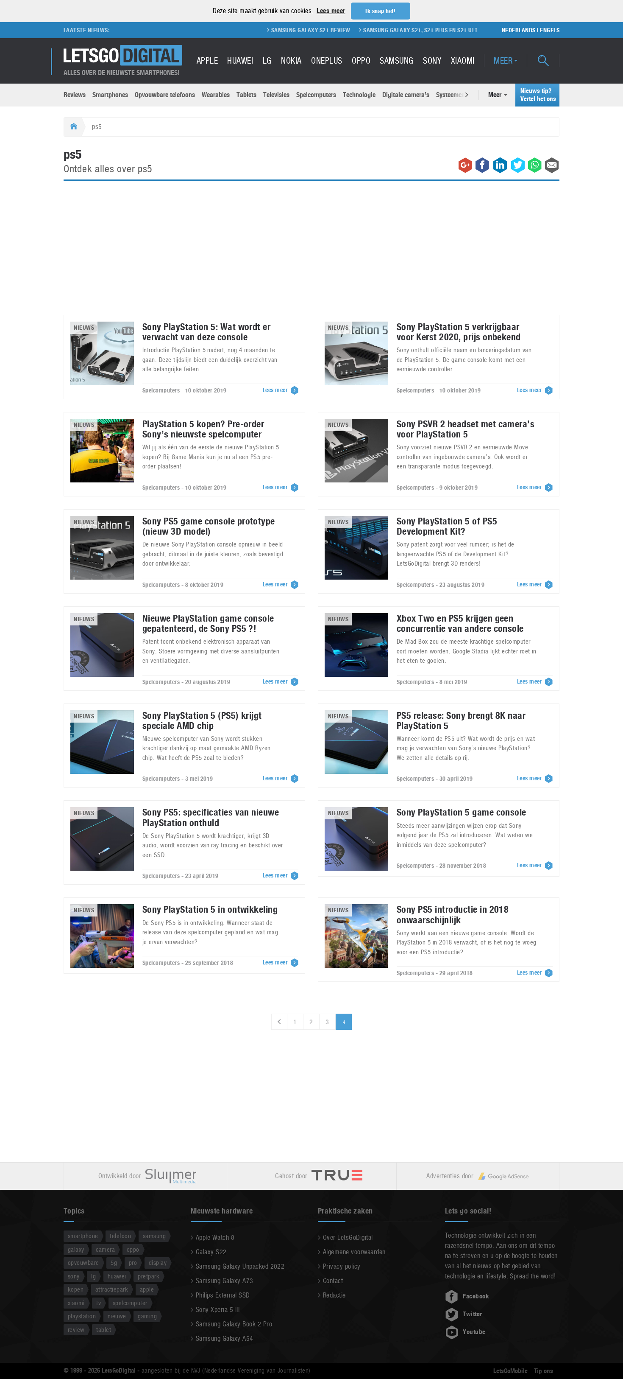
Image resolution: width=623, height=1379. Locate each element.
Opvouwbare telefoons (165, 95)
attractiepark (111, 1289)
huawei (117, 1276)
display (158, 1262)
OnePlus (326, 61)
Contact (333, 1281)
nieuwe (117, 1316)
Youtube (474, 1332)
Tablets (246, 95)
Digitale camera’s (405, 95)
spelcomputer (130, 1302)
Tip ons (543, 1371)
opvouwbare (83, 1262)
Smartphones (110, 95)
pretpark (148, 1276)
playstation (82, 1316)
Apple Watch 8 (215, 1237)
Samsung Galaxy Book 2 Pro (234, 1324)
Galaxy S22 (211, 1252)
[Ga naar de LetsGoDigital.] (72, 127)
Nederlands (519, 30)
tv (98, 1302)
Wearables (216, 95)
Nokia (291, 61)
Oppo (361, 61)
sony (74, 1276)
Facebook (476, 1296)
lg (93, 1276)
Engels (549, 30)
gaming (147, 1316)
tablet (103, 1329)
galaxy (76, 1249)
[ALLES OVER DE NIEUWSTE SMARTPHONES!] (123, 55)
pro (133, 1262)
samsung (154, 1235)
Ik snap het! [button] (380, 11)
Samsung (396, 61)
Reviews (75, 95)
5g (114, 1262)
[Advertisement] (311, 253)
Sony (432, 61)
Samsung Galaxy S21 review (277, 30)
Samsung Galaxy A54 (224, 1338)
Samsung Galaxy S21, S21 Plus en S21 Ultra (390, 30)
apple (147, 1289)
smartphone (83, 1235)
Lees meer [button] (331, 11)
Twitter (472, 1314)
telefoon (120, 1235)
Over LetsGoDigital (348, 1237)
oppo (133, 1249)
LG (267, 61)
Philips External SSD (223, 1295)
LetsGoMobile (510, 1371)
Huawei (240, 61)
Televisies (276, 95)
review (76, 1329)
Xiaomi (463, 61)
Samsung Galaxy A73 (224, 1281)
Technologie (359, 95)
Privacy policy (342, 1266)
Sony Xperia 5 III (217, 1310)
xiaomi (76, 1302)
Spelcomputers (316, 95)
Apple (207, 61)
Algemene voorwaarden (354, 1252)
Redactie (334, 1295)
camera (105, 1249)
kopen (75, 1289)
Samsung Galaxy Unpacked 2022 (240, 1266)
